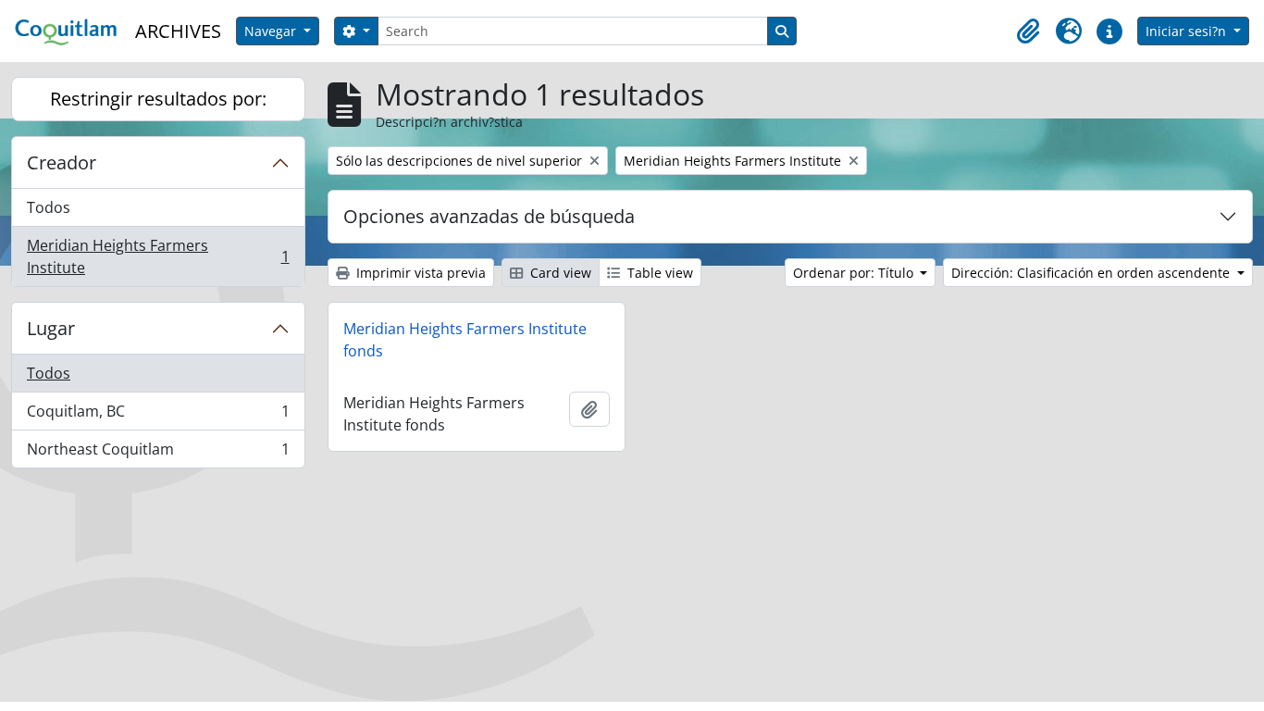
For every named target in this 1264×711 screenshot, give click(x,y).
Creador (61, 162)
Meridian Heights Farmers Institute (158, 256)
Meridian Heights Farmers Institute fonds (465, 339)
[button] (1028, 31)
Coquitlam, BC (158, 415)
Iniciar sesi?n (1188, 31)
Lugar (51, 328)
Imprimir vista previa (419, 272)
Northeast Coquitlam (158, 453)
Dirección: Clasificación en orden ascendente (1092, 272)
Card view (559, 272)
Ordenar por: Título (855, 272)
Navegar (272, 31)
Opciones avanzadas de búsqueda (489, 216)
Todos (48, 207)
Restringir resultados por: (158, 98)
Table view (658, 272)
